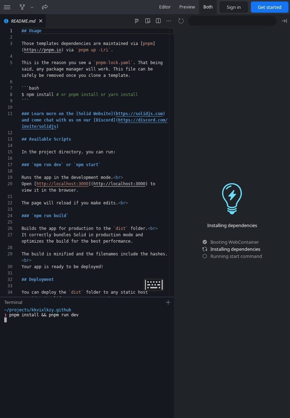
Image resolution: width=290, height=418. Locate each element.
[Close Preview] (284, 21)
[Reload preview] (181, 21)
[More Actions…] (168, 21)
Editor (165, 7)
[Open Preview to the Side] (147, 21)
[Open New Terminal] (168, 302)
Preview (187, 7)
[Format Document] (137, 21)
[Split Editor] (158, 21)
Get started (270, 7)
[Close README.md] (40, 20)
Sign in (234, 7)
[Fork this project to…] (32, 7)
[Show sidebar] (7, 7)
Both (208, 7)
